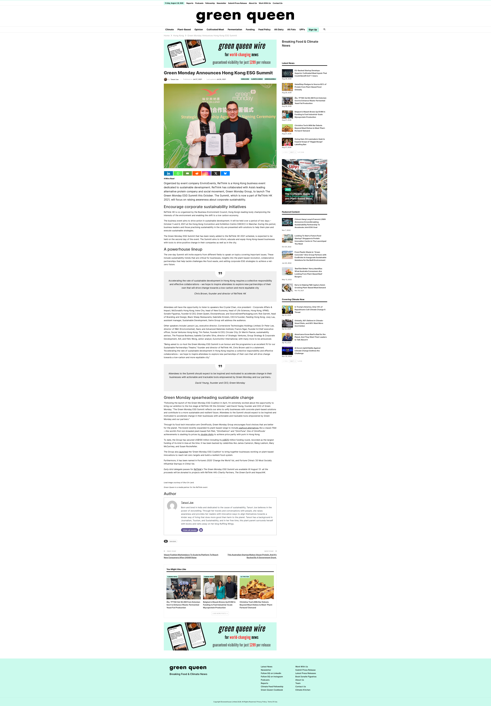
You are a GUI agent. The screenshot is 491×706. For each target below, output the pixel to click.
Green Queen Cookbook (272, 690)
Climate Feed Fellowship (272, 686)
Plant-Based (184, 29)
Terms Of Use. (273, 702)
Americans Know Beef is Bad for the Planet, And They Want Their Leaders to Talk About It (311, 337)
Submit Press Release (237, 3)
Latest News (266, 666)
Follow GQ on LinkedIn (271, 673)
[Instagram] (206, 173)
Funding (250, 29)
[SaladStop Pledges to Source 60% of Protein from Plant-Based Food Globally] (287, 87)
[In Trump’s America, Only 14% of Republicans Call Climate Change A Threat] (287, 310)
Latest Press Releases (305, 673)
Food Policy (264, 29)
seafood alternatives (248, 428)
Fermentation (235, 29)
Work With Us (265, 3)
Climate (169, 29)
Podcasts (199, 3)
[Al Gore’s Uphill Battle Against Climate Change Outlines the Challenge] (287, 351)
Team (297, 683)
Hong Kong (245, 79)
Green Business (270, 79)
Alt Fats (291, 29)
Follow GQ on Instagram (272, 676)
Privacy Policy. (261, 702)
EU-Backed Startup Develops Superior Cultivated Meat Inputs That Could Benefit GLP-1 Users (311, 73)
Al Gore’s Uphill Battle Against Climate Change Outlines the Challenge (307, 350)
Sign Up (313, 29)
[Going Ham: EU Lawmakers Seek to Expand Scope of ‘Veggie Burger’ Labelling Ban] (287, 142)
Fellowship (210, 3)
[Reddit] (196, 173)
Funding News (172, 576)
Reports (189, 3)
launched (183, 451)
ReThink (197, 469)
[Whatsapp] (178, 173)
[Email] (187, 173)
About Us (253, 3)
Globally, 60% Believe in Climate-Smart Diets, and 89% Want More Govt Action (309, 323)
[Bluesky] (225, 173)
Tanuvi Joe (187, 502)
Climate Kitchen (302, 690)
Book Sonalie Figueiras (305, 676)
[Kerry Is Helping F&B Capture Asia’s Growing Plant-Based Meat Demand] (287, 288)
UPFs (302, 29)
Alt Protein (245, 576)
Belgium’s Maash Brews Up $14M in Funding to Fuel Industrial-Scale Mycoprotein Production (310, 114)
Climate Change (257, 79)
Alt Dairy (279, 29)
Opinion (198, 29)
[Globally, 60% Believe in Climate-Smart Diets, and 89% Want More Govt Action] (287, 323)
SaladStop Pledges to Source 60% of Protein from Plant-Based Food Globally (310, 87)
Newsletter (221, 3)
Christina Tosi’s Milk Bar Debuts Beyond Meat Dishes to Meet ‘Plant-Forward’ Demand (310, 128)
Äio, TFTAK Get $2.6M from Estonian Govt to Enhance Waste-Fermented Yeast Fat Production (310, 100)
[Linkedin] (168, 173)
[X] (215, 173)
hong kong (173, 541)
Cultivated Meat (215, 29)
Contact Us (277, 3)
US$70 (225, 440)
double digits (207, 434)
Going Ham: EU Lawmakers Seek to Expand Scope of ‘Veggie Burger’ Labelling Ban (310, 141)
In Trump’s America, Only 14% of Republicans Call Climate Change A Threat (310, 309)
